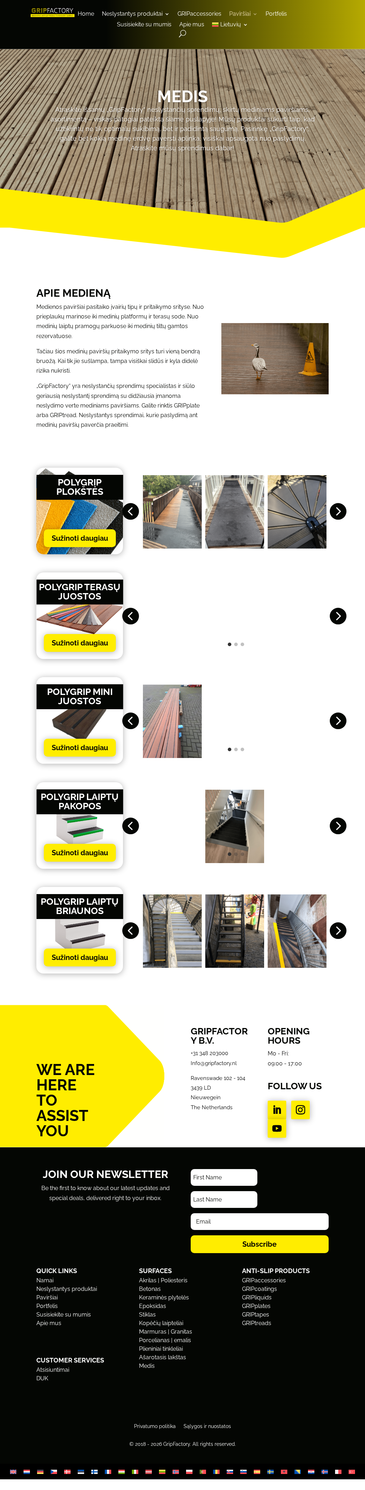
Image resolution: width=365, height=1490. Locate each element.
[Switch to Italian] (135, 1471)
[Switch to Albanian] (284, 1471)
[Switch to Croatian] (311, 1471)
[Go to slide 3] (242, 539)
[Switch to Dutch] (27, 1471)
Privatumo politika (155, 1426)
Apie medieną (73, 293)
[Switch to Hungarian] (121, 1471)
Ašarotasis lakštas (162, 1357)
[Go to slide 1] (229, 539)
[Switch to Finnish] (94, 1471)
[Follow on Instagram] (300, 1110)
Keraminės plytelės (164, 1297)
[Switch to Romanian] (216, 1471)
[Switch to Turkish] (352, 1471)
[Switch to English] (13, 1471)
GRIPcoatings (259, 1289)
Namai (44, 1280)
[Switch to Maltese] (338, 1471)
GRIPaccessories (199, 14)
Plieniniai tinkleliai (161, 1348)
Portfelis (276, 14)
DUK (42, 1378)
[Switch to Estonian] (81, 1471)
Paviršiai (240, 14)
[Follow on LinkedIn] (277, 1110)
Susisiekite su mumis (144, 25)
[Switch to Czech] (54, 1471)
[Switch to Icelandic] (324, 1471)
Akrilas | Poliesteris (163, 1280)
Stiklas (147, 1314)
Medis (147, 1365)
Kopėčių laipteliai (161, 1323)
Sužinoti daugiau (80, 538)
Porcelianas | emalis (165, 1340)
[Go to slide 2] (236, 539)
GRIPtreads (256, 1323)
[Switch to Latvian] (148, 1471)
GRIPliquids (257, 1297)
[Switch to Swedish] (270, 1471)
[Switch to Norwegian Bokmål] (175, 1471)
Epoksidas (152, 1306)
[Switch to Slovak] (230, 1471)
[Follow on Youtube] (277, 1128)
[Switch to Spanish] (257, 1471)
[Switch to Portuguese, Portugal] (203, 1471)
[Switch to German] (40, 1471)
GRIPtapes (255, 1314)
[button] (130, 511)
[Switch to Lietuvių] (162, 1471)
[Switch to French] (108, 1471)
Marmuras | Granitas (165, 1331)
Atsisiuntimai (52, 1369)
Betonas (150, 1289)
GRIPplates (256, 1306)
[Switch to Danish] (67, 1471)
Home (86, 14)
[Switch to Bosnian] (297, 1471)
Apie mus (191, 25)
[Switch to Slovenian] (243, 1471)
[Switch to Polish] (189, 1471)
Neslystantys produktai (132, 14)
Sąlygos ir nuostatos (207, 1426)
